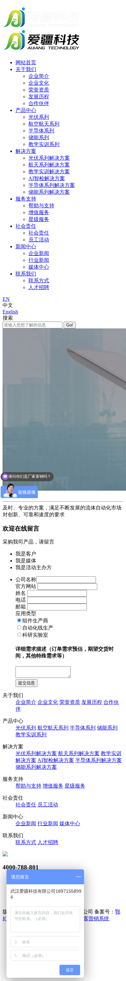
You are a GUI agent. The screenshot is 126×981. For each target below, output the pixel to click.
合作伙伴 (38, 103)
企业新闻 (38, 253)
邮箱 (21, 606)
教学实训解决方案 (49, 171)
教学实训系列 (43, 144)
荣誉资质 (38, 89)
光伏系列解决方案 (49, 158)
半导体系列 (41, 130)
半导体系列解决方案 (51, 185)
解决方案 (26, 151)
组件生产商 (35, 620)
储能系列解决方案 (49, 192)
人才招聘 (38, 287)
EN (6, 299)
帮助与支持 (41, 205)
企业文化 (38, 83)
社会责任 (26, 226)
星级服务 (38, 219)
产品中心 (26, 110)
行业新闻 (38, 260)
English (10, 311)
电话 (21, 600)
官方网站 (26, 586)
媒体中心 (38, 267)
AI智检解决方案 (46, 178)
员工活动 (38, 239)
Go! (69, 325)
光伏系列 (38, 117)
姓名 (21, 593)
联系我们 (26, 273)
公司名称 (26, 579)
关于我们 (26, 69)
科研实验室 (35, 635)
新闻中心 (26, 246)
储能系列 (38, 137)
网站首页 (26, 62)
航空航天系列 (43, 124)
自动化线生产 (37, 628)
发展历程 (38, 96)
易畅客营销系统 (91, 918)
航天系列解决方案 (49, 164)
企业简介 (38, 76)
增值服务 (38, 212)
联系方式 (38, 280)
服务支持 (26, 199)
